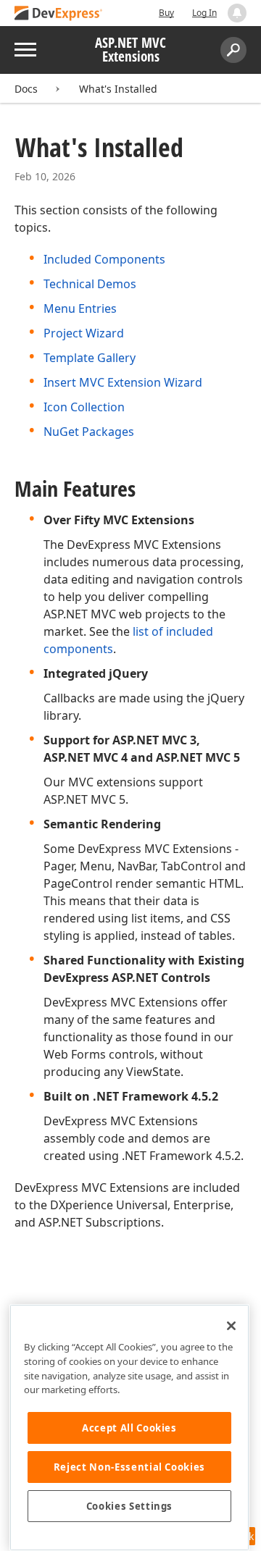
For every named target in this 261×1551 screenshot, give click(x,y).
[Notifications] (237, 13)
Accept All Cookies (129, 1427)
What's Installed (118, 89)
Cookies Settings (129, 1506)
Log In (204, 13)
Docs (26, 89)
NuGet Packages (89, 432)
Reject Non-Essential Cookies (129, 1467)
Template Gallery (90, 358)
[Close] (231, 1326)
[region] (129, 1427)
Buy (166, 13)
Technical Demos (90, 284)
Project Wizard (84, 333)
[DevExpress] (58, 14)
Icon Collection (84, 407)
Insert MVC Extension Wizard (123, 382)
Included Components (104, 259)
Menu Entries (80, 308)
